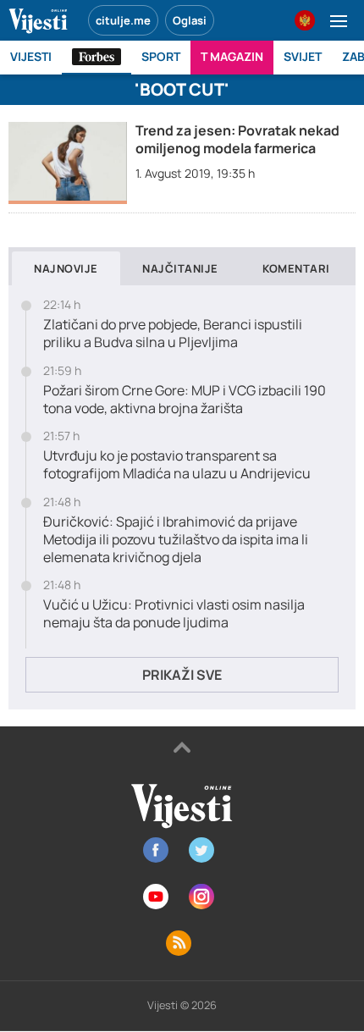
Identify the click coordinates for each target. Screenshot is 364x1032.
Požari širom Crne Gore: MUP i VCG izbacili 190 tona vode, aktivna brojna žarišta (184, 399)
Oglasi (190, 20)
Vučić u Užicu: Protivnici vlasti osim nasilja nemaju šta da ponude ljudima (174, 614)
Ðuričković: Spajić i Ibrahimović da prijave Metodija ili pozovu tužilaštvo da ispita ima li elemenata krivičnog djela (175, 539)
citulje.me (123, 20)
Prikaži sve (182, 674)
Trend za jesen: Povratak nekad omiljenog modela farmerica (237, 139)
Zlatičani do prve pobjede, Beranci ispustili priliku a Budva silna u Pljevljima (172, 333)
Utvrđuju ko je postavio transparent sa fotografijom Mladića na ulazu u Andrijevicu (177, 465)
